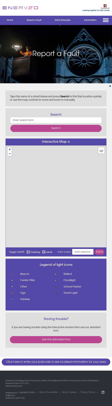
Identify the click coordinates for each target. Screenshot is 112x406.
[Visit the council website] (91, 8)
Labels (49, 252)
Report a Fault (34, 20)
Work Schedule (63, 20)
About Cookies (69, 392)
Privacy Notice (88, 392)
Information (90, 20)
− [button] (10, 154)
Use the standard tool (56, 339)
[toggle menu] (106, 20)
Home (10, 20)
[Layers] (101, 150)
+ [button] (10, 149)
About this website (48, 392)
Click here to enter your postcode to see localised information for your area (56, 362)
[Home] (20, 8)
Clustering (35, 252)
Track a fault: (64, 252)
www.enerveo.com (14, 386)
